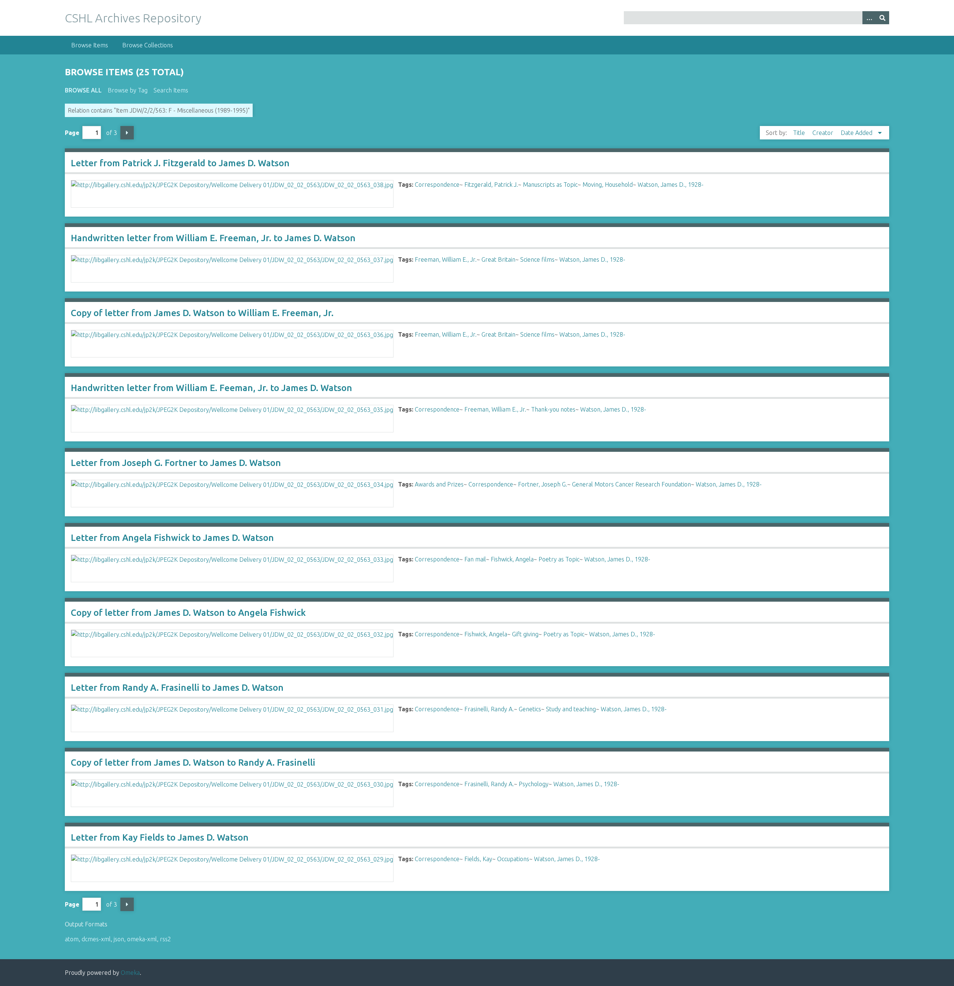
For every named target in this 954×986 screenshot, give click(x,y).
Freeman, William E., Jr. (446, 259)
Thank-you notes (553, 409)
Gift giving (525, 634)
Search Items (171, 90)
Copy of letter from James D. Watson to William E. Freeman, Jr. (202, 313)
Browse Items (89, 45)
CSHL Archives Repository (133, 18)
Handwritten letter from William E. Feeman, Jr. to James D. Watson (211, 388)
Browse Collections (147, 45)
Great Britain (498, 259)
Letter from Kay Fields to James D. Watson (160, 837)
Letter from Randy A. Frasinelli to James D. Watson (177, 688)
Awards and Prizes (439, 484)
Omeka (130, 972)
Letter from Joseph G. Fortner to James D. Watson (176, 463)
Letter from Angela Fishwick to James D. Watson (172, 538)
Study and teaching (571, 709)
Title (799, 132)
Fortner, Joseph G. (542, 484)
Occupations (513, 859)
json (119, 939)
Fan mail (475, 559)
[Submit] (882, 17)
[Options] (869, 17)
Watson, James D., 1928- (671, 184)
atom (72, 939)
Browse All (83, 90)
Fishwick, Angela (512, 559)
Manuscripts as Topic (550, 184)
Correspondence (437, 184)
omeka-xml (142, 939)
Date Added (857, 132)
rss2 (165, 939)
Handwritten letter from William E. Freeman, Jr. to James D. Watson (213, 238)
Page (72, 132)
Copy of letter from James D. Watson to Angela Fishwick (188, 613)
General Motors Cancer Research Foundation (631, 484)
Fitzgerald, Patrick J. (491, 184)
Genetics (530, 709)
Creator (823, 132)
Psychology (534, 784)
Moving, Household (607, 184)
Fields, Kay (478, 859)
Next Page (127, 132)
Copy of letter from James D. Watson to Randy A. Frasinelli (193, 762)
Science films (537, 259)
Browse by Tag (128, 90)
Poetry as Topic (558, 559)
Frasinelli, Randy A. (489, 709)
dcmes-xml (96, 939)
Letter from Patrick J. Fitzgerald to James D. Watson (180, 163)
